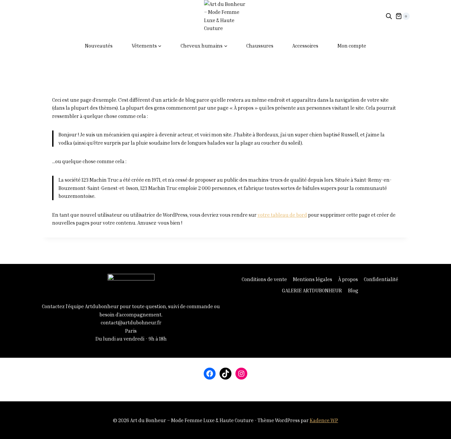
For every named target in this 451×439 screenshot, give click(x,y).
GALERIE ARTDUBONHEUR (312, 290)
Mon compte (351, 46)
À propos (348, 279)
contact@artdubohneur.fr (131, 322)
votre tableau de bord (282, 215)
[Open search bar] (389, 16)
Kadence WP (324, 420)
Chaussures (259, 46)
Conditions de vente (264, 279)
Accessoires (305, 46)
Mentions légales (312, 279)
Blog (353, 290)
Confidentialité (381, 279)
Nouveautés (99, 46)
